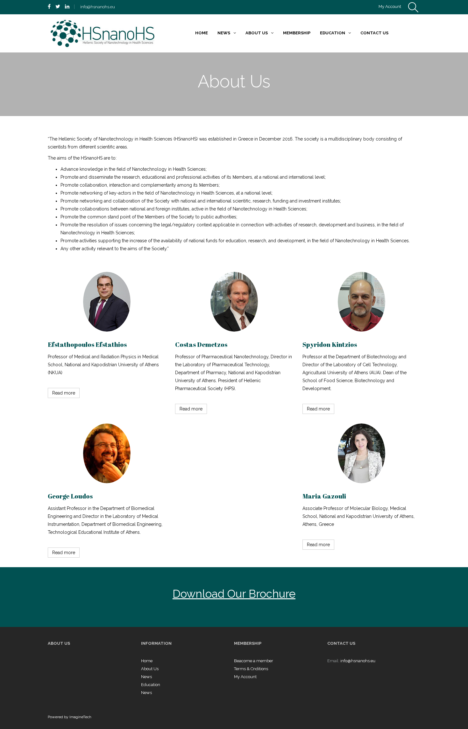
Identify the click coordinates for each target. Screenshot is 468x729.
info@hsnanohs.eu (357, 660)
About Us (150, 668)
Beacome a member (253, 660)
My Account (390, 6)
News (146, 676)
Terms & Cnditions (251, 668)
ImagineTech (80, 717)
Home (146, 660)
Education (150, 684)
